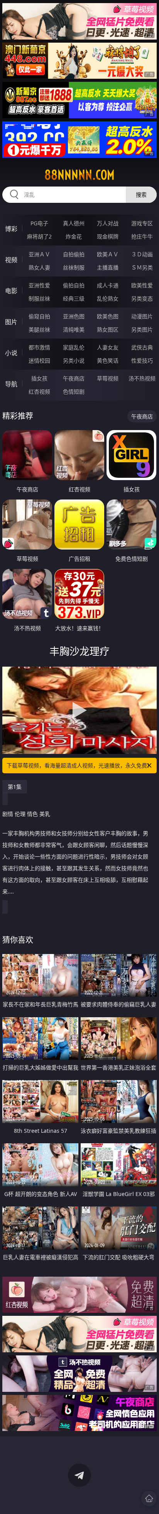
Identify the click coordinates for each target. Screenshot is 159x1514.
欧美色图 (107, 316)
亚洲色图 (74, 316)
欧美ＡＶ (107, 254)
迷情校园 (39, 360)
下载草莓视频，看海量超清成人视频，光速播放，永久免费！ (79, 765)
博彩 (11, 229)
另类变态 (142, 298)
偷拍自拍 (74, 285)
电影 (11, 291)
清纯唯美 (74, 329)
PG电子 (39, 223)
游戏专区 (142, 223)
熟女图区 (107, 329)
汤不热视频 (142, 378)
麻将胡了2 (39, 236)
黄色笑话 (107, 360)
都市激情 (39, 347)
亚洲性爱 (39, 285)
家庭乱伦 (74, 347)
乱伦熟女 (107, 298)
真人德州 (74, 223)
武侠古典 (142, 347)
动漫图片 (142, 316)
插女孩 (39, 378)
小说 (11, 353)
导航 (11, 384)
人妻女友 (107, 347)
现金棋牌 (107, 236)
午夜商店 (74, 378)
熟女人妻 (39, 267)
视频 (11, 260)
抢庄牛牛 (142, 236)
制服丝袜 (39, 298)
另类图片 (142, 329)
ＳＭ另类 (142, 267)
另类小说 (74, 360)
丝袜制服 (74, 267)
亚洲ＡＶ (39, 254)
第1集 (15, 786)
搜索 (141, 194)
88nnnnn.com (79, 175)
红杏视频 (39, 391)
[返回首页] (149, 1498)
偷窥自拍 (39, 316)
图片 (11, 322)
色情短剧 (74, 391)
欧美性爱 (142, 285)
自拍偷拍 (74, 254)
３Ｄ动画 (142, 254)
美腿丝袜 (39, 329)
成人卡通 (107, 285)
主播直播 (107, 267)
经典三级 (74, 298)
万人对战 (107, 223)
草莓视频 (107, 378)
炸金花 (74, 236)
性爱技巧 (142, 360)
